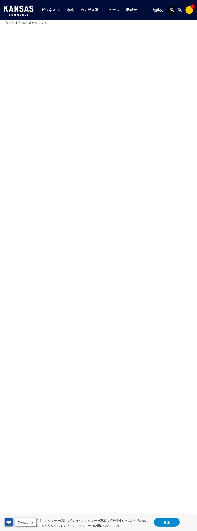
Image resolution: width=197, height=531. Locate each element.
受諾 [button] (167, 522)
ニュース (112, 10)
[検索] (179, 10)
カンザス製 (89, 10)
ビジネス (49, 10)
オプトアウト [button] (130, 526)
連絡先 (158, 10)
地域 (70, 10)
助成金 (131, 10)
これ (116, 526)
